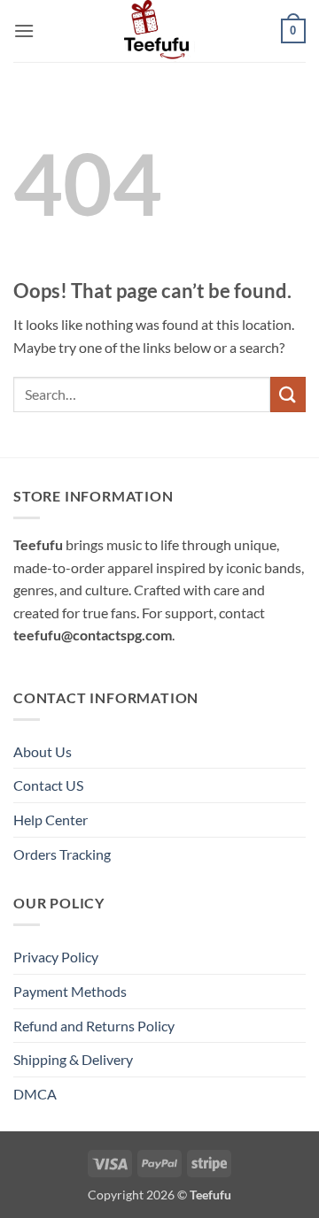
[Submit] (288, 394)
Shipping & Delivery (73, 1059)
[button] (24, 30)
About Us (42, 751)
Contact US (48, 785)
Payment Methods (70, 991)
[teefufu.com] (159, 31)
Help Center (50, 819)
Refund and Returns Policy (94, 1025)
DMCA (35, 1093)
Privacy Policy (55, 956)
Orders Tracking (62, 854)
